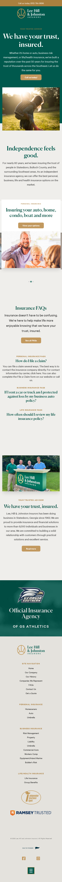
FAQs (31, 684)
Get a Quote (31, 693)
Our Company (31, 672)
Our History (31, 676)
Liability (31, 741)
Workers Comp (31, 754)
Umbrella (31, 717)
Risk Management (31, 733)
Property (31, 737)
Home (31, 668)
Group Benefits (31, 782)
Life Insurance (31, 778)
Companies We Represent (31, 680)
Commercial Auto (31, 749)
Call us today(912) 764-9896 (31, 3)
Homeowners (31, 709)
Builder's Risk (31, 762)
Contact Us (31, 689)
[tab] (29, 281)
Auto (31, 713)
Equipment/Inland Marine (31, 758)
